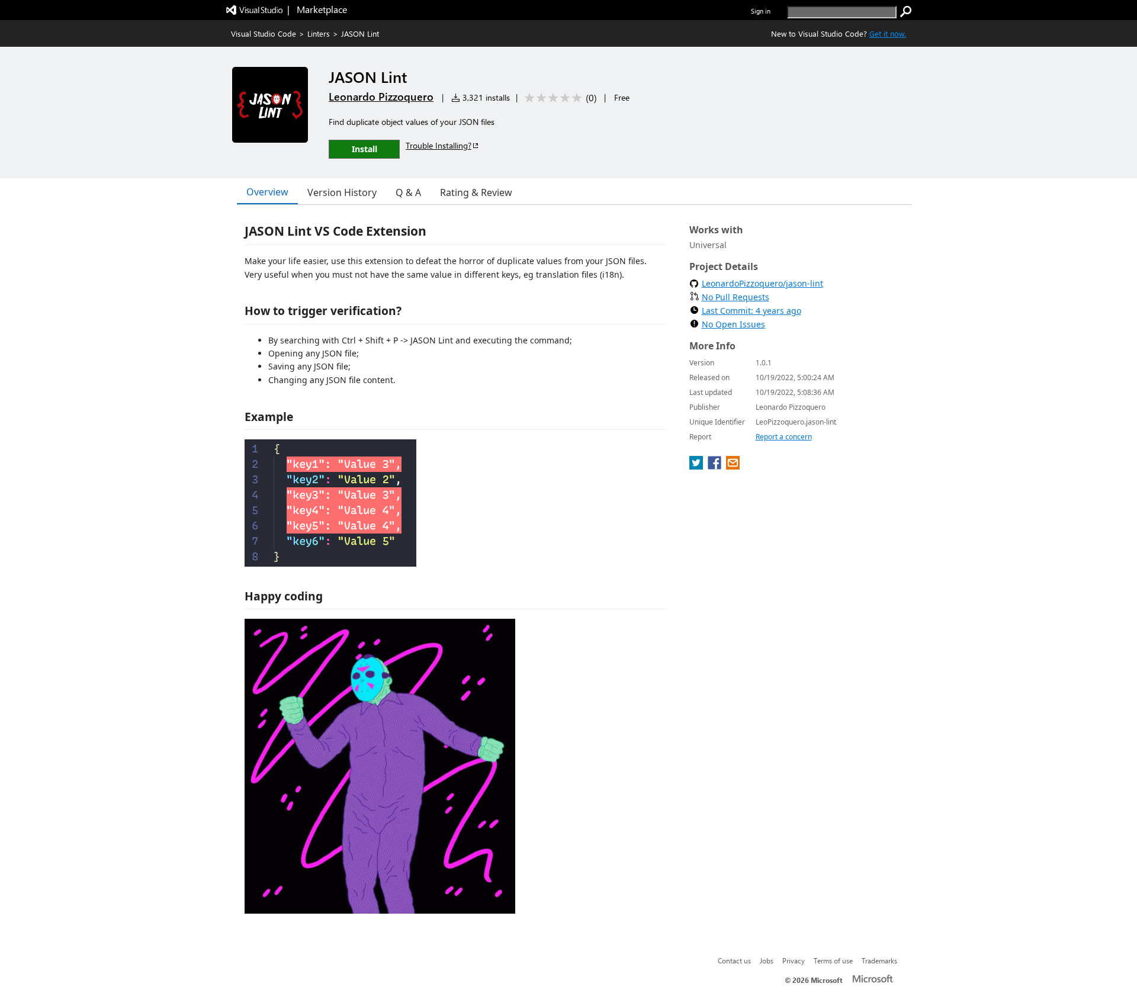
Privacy (793, 960)
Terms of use (833, 960)
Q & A (408, 192)
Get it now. (887, 33)
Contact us (734, 960)
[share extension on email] (733, 466)
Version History (342, 192)
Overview (267, 191)
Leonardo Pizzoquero (381, 96)
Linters (318, 33)
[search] (906, 12)
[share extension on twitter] (697, 466)
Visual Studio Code (263, 33)
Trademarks (879, 960)
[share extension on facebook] (715, 466)
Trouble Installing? (438, 145)
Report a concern (784, 437)
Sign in (760, 11)
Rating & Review (476, 192)
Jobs (766, 960)
